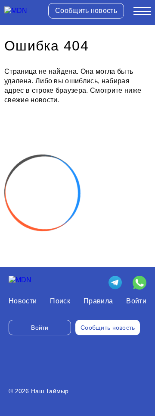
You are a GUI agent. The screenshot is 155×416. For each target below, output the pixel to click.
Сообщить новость (86, 10)
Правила (98, 301)
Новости (23, 301)
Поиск (60, 301)
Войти (136, 301)
